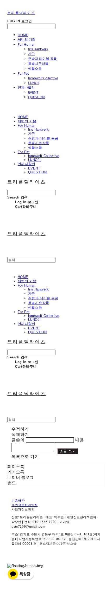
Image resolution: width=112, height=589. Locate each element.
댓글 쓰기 (67, 451)
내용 (79, 440)
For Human (26, 44)
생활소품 (35, 68)
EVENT (33, 92)
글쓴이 (17, 440)
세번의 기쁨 (26, 39)
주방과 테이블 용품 (42, 58)
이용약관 (17, 500)
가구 (31, 53)
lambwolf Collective (43, 78)
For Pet (23, 73)
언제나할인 (26, 87)
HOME (23, 34)
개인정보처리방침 (24, 505)
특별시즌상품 (38, 63)
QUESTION (36, 97)
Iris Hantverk (38, 49)
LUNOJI (33, 82)
